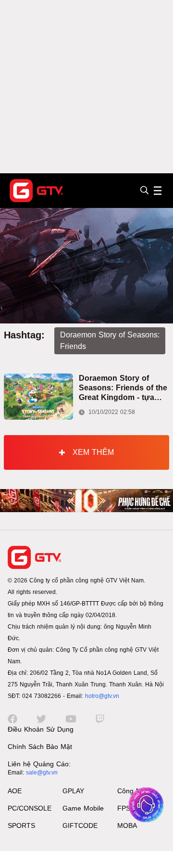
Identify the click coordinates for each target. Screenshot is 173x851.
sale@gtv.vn (42, 772)
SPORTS (21, 825)
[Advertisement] (86, 86)
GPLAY (73, 791)
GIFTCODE (80, 825)
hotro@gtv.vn (102, 696)
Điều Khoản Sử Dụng (41, 729)
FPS (123, 808)
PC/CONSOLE (29, 808)
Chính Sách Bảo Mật (40, 746)
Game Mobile (83, 808)
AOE (15, 791)
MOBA (127, 825)
